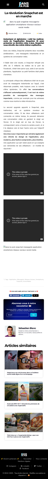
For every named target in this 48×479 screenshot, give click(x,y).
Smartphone (39, 279)
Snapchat (19, 281)
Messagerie (20, 279)
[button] (8, 4)
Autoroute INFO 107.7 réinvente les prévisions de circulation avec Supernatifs (23, 404)
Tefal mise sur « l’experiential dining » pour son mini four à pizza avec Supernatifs (23, 436)
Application (12, 279)
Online (40, 33)
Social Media (27, 281)
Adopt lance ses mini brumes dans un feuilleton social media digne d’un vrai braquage (22, 373)
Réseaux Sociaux (30, 279)
